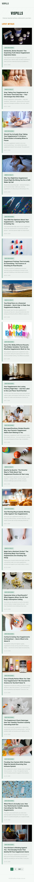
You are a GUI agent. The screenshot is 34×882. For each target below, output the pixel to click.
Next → (21, 869)
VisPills (5, 3)
